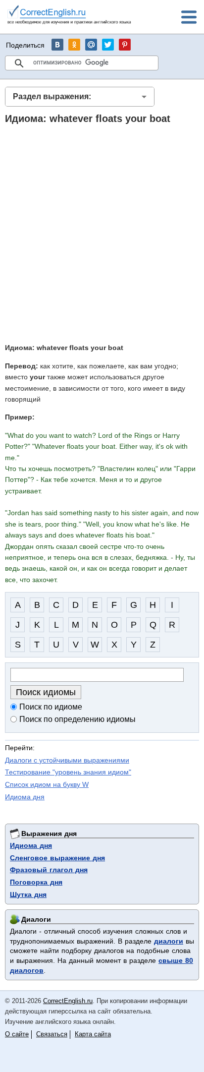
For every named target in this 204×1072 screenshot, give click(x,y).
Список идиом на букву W (47, 784)
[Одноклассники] (74, 45)
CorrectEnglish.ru (68, 1001)
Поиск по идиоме (50, 707)
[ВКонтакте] (57, 45)
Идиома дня (25, 797)
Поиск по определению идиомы (77, 719)
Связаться (51, 1034)
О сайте (17, 1034)
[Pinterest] (125, 45)
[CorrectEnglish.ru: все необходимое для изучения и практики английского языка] (69, 16)
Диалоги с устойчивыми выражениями (67, 760)
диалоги (168, 941)
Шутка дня (28, 894)
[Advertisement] (102, 233)
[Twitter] (108, 45)
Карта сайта (93, 1034)
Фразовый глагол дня (49, 870)
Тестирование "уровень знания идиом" (68, 772)
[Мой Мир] (91, 45)
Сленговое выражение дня (57, 858)
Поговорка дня (36, 882)
